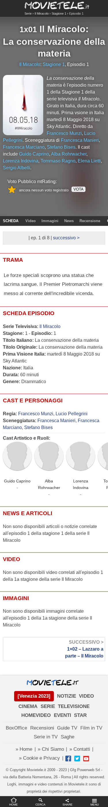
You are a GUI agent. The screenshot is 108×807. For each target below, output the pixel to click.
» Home (24, 749)
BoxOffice (16, 728)
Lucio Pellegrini (72, 413)
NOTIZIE (66, 696)
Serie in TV (46, 737)
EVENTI (62, 715)
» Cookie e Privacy (39, 758)
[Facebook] (68, 758)
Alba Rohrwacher (49, 484)
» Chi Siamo (51, 749)
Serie (28, 13)
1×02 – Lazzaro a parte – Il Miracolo (84, 649)
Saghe (67, 737)
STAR (80, 715)
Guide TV (67, 728)
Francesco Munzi (35, 413)
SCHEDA (10, 221)
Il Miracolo (42, 13)
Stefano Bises (38, 427)
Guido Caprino (17, 481)
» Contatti (79, 749)
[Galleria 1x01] (23, 105)
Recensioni (42, 728)
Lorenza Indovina (80, 484)
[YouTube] (86, 758)
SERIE (48, 706)
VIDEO (86, 696)
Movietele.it (54, 5)
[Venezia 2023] (34, 696)
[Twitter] (77, 758)
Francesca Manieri (56, 420)
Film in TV (91, 728)
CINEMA (27, 706)
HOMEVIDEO (36, 715)
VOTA (78, 189)
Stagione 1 (59, 13)
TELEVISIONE (74, 706)
